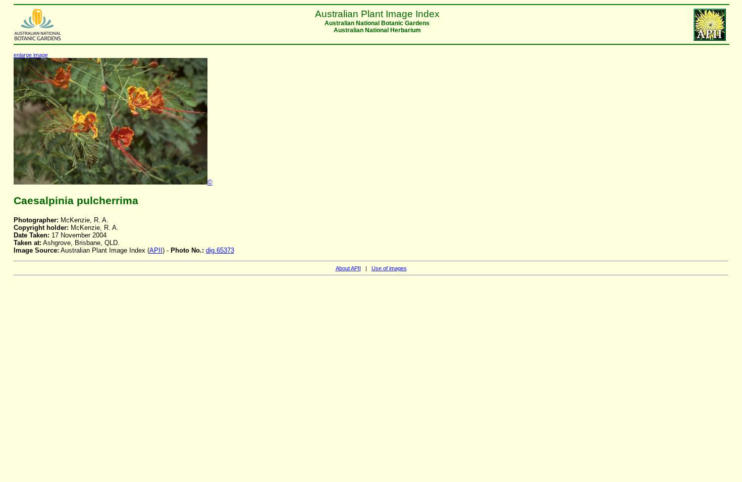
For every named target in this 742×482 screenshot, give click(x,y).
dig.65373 (220, 250)
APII (156, 250)
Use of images (389, 268)
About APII (348, 268)
